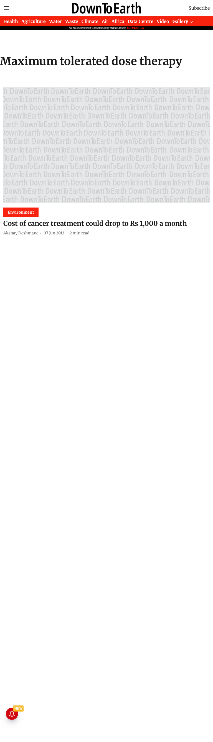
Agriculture (33, 21)
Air (105, 21)
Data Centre (140, 21)
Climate (90, 21)
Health (10, 21)
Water (55, 21)
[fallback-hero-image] (106, 145)
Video (163, 21)
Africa (117, 21)
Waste (71, 21)
